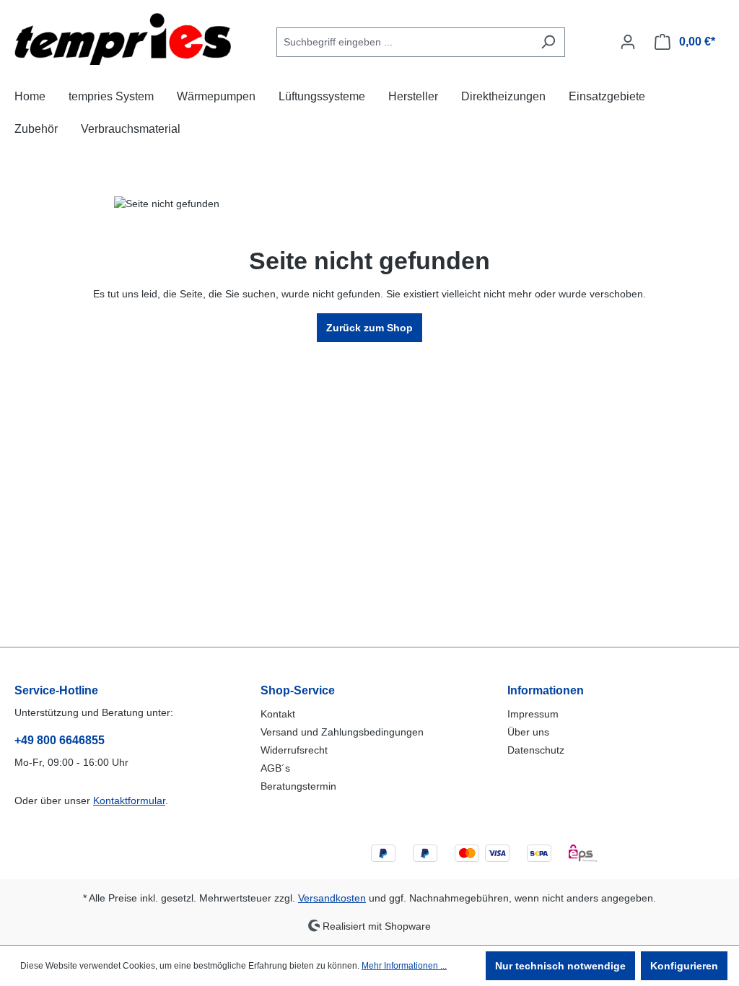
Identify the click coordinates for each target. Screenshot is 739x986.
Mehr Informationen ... (404, 966)
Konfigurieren (684, 966)
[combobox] (404, 42)
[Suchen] (548, 42)
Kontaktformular (129, 800)
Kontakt (278, 714)
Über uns (528, 732)
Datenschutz (535, 750)
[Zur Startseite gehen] (122, 39)
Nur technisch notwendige (560, 966)
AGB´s (275, 768)
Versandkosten (332, 898)
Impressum (533, 714)
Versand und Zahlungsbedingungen (342, 732)
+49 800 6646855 (59, 740)
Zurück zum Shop (369, 327)
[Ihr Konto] (628, 41)
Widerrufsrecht (294, 750)
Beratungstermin (298, 786)
